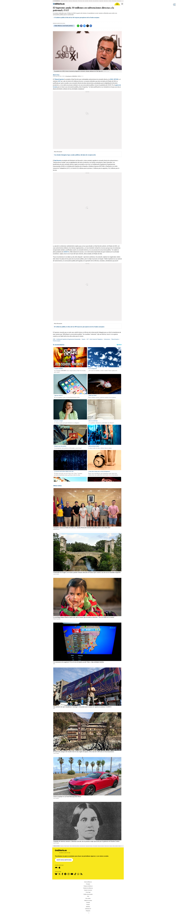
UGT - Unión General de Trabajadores (95, 339)
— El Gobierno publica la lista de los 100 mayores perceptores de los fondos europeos (76, 17)
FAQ (88, 896)
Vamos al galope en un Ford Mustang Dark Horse (67, 796)
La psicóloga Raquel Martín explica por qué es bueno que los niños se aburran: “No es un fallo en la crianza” (83, 617)
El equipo (88, 884)
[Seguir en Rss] (81, 874)
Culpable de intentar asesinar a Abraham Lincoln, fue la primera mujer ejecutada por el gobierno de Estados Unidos (86, 841)
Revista (88, 904)
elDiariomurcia (56, 529)
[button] (122, 3)
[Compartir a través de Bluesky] (84, 26)
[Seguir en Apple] (59, 867)
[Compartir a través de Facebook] (81, 26)
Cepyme (83, 339)
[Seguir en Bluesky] (56, 874)
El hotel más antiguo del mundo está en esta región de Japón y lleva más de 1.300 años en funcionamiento (83, 751)
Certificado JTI (88, 908)
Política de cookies (88, 900)
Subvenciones (107, 339)
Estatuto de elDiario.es (88, 888)
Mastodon (88, 910)
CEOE (111, 79)
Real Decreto (57, 160)
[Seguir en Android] (56, 867)
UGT (59, 81)
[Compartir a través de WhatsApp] (78, 26)
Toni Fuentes (56, 798)
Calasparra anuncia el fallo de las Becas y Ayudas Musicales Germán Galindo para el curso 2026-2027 (81, 527)
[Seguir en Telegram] (65, 874)
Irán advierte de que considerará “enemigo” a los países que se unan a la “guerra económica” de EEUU (82, 707)
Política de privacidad (88, 894)
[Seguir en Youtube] (72, 874)
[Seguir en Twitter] (59, 874)
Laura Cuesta (56, 574)
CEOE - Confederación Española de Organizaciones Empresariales (66, 339)
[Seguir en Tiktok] (75, 874)
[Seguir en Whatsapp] (78, 874)
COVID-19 (66, 252)
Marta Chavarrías (56, 618)
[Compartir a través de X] (87, 26)
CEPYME (116, 79)
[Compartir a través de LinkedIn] (91, 26)
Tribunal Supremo (59, 79)
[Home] (59, 4)
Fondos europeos (56, 340)
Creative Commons (88, 890)
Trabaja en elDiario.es (88, 886)
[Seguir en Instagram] (69, 874)
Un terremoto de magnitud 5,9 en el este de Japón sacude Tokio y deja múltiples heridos (78, 662)
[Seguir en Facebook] (63, 874)
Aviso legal (88, 892)
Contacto (88, 902)
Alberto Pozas (56, 74)
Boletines (88, 906)
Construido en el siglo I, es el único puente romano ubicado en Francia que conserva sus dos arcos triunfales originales (87, 572)
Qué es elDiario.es (88, 881)
